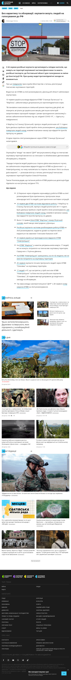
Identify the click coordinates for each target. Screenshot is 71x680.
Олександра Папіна (12, 21)
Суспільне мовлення (9, 643)
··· (51, 3)
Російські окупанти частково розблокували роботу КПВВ (40, 227)
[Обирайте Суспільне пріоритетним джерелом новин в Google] (3, 85)
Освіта (38, 604)
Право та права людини (10, 616)
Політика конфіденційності (12, 646)
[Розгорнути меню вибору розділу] (20, 3)
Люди (38, 586)
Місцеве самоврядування (45, 616)
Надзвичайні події (43, 607)
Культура (39, 601)
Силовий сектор (8, 619)
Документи (40, 646)
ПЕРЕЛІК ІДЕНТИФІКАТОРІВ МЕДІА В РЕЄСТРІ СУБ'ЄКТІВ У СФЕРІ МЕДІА (50, 649)
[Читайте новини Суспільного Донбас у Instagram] (8, 660)
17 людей (21, 270)
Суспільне (25, 669)
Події (21, 8)
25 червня (21, 263)
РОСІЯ (10, 8)
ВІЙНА (16, 8)
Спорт (4, 628)
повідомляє (17, 84)
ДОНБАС (4, 8)
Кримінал (5, 601)
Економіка (6, 604)
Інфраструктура (41, 613)
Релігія (38, 622)
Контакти (5, 640)
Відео (4, 589)
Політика (5, 622)
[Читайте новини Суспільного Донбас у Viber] (18, 660)
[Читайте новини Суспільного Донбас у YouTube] (13, 660)
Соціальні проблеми (43, 625)
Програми (5, 649)
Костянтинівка (43, 3)
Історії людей (41, 619)
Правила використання (44, 643)
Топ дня (39, 631)
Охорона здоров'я (42, 610)
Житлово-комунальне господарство (15, 613)
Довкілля (5, 610)
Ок (64, 673)
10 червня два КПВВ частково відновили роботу (37, 203)
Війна (34, 3)
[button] (3, 67)
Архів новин (40, 640)
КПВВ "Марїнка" (26, 245)
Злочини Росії (7, 625)
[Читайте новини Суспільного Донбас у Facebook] (3, 660)
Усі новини (26, 3)
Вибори (4, 607)
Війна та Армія (41, 628)
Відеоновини (6, 631)
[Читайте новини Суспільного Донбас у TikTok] (27, 660)
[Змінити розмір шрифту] (68, 21)
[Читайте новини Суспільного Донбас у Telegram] (23, 660)
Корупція (39, 598)
